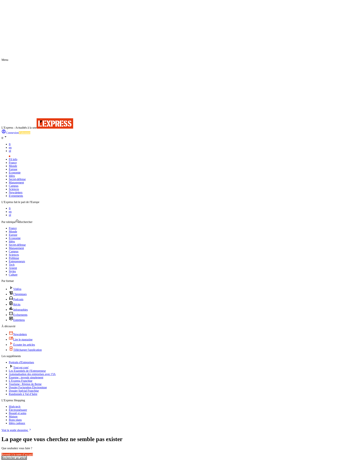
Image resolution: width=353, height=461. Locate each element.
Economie (15, 172)
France (13, 162)
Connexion (12, 132)
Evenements (16, 195)
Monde (13, 165)
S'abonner (24, 132)
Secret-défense (17, 179)
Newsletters (15, 192)
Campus (13, 185)
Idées (12, 175)
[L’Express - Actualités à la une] (55, 127)
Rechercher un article (14, 457)
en (10, 147)
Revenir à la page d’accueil (17, 454)
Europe (13, 169)
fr (10, 144)
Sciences (14, 189)
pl (10, 150)
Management (16, 182)
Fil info (13, 159)
